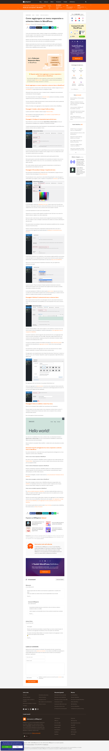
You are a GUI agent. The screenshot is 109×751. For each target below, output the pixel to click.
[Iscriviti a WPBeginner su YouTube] (79, 18)
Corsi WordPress (74, 695)
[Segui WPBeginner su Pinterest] (76, 20)
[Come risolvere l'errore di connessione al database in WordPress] (48, 529)
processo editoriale (40, 538)
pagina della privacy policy (56, 342)
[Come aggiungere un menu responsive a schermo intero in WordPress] (50, 27)
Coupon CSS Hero (79, 168)
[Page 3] (78, 152)
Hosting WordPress (38, 744)
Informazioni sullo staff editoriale (43, 544)
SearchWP (73, 725)
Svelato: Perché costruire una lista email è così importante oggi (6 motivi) (37, 529)
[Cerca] (86, 2)
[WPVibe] (77, 31)
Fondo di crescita (42, 704)
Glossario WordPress (75, 697)
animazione (55, 178)
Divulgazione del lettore (41, 24)
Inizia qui (46, 1)
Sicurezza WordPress (75, 706)
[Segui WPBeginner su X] (76, 18)
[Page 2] (76, 152)
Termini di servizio (42, 697)
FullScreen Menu (38, 80)
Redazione (28, 24)
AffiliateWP (73, 734)
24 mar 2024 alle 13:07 (30, 587)
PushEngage (73, 729)
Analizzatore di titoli (58, 701)
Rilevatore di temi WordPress (60, 697)
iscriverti (59, 677)
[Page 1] (75, 152)
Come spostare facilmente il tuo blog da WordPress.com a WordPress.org (38, 523)
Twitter (36, 506)
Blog (40, 1)
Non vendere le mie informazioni (45, 701)
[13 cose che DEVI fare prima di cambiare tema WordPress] (48, 523)
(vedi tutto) (81, 157)
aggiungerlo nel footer (44, 344)
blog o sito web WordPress (56, 259)
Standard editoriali (26, 697)
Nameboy (56, 734)
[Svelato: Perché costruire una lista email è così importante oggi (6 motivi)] (28, 529)
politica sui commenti (41, 651)
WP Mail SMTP (57, 727)
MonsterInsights (57, 725)
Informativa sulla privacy (43, 695)
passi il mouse (50, 291)
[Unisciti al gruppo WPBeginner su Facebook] (72, 20)
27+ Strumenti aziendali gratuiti (60, 708)
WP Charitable (74, 732)
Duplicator (73, 718)
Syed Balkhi (29, 725)
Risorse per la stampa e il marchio (29, 703)
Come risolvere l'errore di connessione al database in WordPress (57, 529)
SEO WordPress (74, 704)
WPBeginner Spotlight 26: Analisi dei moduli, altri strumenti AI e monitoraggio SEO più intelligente (77, 103)
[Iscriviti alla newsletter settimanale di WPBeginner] (83, 20)
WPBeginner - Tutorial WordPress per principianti (27, 2)
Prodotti (65, 1)
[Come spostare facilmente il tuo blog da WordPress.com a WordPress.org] (28, 523)
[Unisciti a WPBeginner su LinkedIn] (79, 20)
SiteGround (46, 744)
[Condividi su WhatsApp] (55, 27)
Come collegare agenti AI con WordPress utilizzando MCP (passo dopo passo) (77, 118)
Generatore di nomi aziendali (60, 695)
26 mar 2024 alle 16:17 (32, 603)
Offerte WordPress (74, 701)
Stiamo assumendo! (36, 733)
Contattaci (25, 705)
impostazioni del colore (43, 204)
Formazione (58, 1)
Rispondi (28, 596)
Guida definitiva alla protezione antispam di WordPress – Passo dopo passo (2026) (77, 113)
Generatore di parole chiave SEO (60, 699)
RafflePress (73, 727)
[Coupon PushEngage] (73, 162)
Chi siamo (25, 695)
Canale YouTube (48, 505)
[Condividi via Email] (58, 27)
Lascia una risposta (59, 579)
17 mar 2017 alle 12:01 (29, 623)
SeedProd (28, 483)
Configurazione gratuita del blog (77, 708)
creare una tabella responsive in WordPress (35, 491)
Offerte (52, 1)
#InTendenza (72, 1)
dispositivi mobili (46, 97)
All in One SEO (57, 723)
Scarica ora (45, 572)
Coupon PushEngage (80, 159)
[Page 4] (79, 152)
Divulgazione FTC (42, 699)
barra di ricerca (40, 386)
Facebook (40, 506)
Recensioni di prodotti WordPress (77, 699)
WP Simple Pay (74, 720)
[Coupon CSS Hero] (73, 170)
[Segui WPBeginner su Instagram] (83, 18)
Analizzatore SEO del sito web (60, 704)
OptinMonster (57, 718)
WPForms (56, 720)
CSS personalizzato (43, 174)
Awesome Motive (30, 744)
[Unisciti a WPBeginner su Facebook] (72, 18)
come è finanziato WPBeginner (47, 537)
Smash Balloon (57, 729)
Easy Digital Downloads (75, 723)
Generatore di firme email (59, 706)
